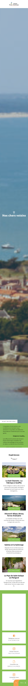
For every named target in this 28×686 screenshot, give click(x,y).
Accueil (4, 421)
